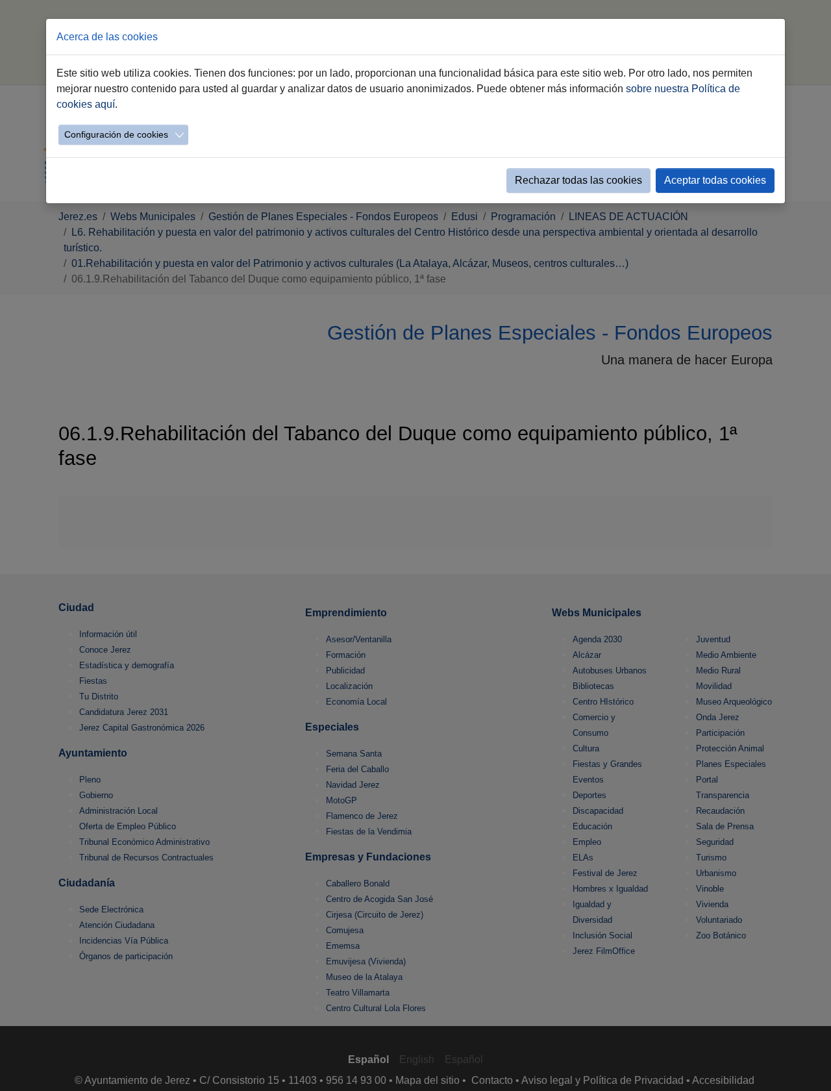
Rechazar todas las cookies (578, 180)
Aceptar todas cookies (715, 180)
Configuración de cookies (116, 134)
